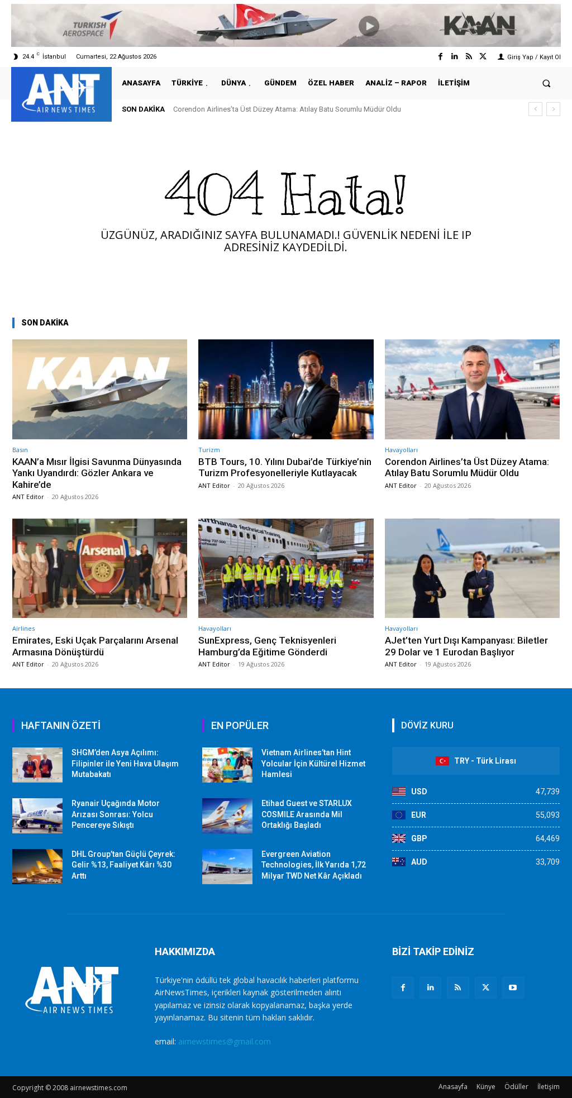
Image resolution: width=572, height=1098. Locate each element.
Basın (20, 450)
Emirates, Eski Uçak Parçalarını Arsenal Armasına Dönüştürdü (95, 646)
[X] (486, 988)
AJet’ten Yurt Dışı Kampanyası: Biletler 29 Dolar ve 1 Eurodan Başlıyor (466, 646)
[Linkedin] (454, 57)
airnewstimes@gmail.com (224, 1041)
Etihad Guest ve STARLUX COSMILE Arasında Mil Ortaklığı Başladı (306, 814)
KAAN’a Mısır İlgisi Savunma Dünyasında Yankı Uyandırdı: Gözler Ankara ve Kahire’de (97, 473)
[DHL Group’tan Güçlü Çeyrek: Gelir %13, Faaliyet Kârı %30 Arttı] (37, 866)
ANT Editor (28, 496)
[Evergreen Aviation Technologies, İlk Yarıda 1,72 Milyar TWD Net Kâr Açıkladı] (227, 866)
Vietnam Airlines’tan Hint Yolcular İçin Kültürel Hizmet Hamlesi (313, 763)
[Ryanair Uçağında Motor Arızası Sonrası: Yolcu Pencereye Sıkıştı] (37, 815)
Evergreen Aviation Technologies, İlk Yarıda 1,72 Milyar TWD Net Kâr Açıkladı (313, 865)
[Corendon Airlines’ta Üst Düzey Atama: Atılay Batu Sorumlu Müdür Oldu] (472, 389)
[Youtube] (513, 988)
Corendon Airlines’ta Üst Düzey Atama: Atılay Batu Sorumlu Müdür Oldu (287, 109)
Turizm (209, 450)
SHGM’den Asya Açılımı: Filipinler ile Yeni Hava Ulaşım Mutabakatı (125, 763)
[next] (553, 109)
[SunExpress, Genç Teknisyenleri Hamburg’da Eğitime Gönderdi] (285, 568)
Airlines (23, 628)
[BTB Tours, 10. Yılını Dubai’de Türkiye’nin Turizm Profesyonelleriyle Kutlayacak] (285, 389)
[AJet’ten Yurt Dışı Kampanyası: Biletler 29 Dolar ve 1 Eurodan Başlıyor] (472, 568)
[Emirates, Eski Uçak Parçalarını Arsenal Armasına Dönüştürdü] (99, 568)
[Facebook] (440, 57)
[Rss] (469, 57)
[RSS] (458, 988)
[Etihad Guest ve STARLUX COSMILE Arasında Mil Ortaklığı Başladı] (227, 815)
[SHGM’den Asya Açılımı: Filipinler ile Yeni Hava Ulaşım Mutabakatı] (37, 765)
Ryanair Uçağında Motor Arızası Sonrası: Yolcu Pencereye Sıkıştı (116, 814)
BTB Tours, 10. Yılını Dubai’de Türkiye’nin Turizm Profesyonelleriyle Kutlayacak (284, 467)
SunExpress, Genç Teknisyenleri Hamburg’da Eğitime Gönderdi (267, 646)
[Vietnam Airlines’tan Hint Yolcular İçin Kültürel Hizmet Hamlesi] (227, 765)
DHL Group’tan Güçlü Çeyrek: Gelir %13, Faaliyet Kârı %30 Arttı (123, 865)
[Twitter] (483, 57)
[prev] (535, 109)
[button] (546, 83)
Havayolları (401, 450)
